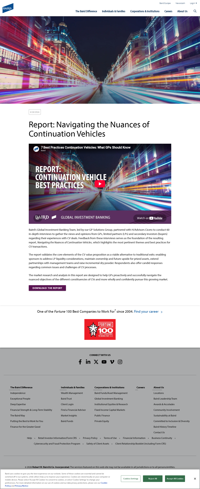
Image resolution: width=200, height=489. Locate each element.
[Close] (195, 478)
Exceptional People (20, 398)
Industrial (86, 112)
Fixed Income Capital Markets (110, 409)
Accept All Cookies (175, 478)
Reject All (152, 478)
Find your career (146, 311)
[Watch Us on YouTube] (104, 362)
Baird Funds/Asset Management (111, 393)
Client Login (67, 404)
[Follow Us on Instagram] (120, 362)
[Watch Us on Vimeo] (112, 362)
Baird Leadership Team (165, 398)
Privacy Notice (21, 485)
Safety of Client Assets (97, 443)
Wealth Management (72, 393)
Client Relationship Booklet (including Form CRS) (140, 443)
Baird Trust (66, 398)
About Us (182, 11)
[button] (195, 11)
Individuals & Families (113, 11)
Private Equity (102, 421)
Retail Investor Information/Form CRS (57, 437)
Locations (159, 393)
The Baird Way (17, 415)
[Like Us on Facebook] (80, 362)
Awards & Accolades (164, 404)
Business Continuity (162, 437)
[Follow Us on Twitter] (96, 362)
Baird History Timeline (165, 426)
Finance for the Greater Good (25, 426)
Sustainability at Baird (165, 415)
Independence (17, 393)
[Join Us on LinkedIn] (88, 362)
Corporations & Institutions (145, 11)
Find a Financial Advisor (73, 409)
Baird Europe (165, 3)
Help (29, 437)
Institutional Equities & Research (111, 404)
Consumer (48, 112)
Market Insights (69, 415)
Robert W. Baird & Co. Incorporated (50, 467)
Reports (134, 112)
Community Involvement (167, 409)
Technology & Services (117, 112)
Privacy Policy (90, 437)
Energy (60, 112)
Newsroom (180, 3)
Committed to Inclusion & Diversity (172, 421)
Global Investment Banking (109, 398)
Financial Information (134, 437)
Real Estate (98, 112)
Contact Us (159, 432)
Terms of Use (110, 437)
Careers (168, 11)
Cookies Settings (130, 478)
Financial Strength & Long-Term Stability (31, 409)
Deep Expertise (18, 404)
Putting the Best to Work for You (26, 421)
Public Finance (102, 415)
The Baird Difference (86, 11)
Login (192, 3)
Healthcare (72, 112)
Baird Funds (67, 421)
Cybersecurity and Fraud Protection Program (57, 443)
